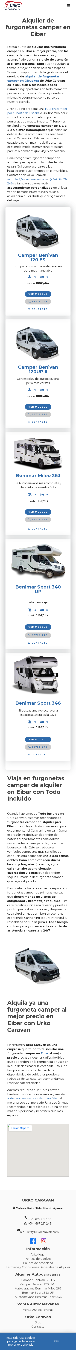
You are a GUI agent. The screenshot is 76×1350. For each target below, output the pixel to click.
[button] (38, 309)
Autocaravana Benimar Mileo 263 (38, 1288)
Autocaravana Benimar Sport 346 (38, 1297)
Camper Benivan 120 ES (38, 257)
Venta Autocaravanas (38, 1309)
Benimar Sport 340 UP (38, 1292)
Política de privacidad (38, 1263)
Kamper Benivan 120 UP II (38, 1284)
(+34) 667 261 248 (39, 1219)
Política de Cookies (38, 1258)
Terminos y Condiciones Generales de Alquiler (38, 1267)
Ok (56, 1341)
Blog (38, 1322)
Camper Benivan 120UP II (38, 369)
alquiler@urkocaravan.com (39, 1232)
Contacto (38, 1326)
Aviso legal (38, 1254)
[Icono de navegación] (68, 5)
